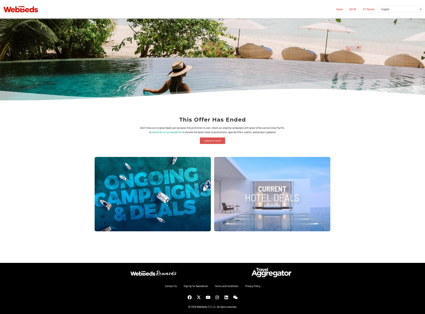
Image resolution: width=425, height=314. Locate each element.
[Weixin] (235, 297)
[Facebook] (190, 297)
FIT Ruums (369, 9)
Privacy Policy (252, 286)
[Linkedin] (226, 297)
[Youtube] (208, 297)
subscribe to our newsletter (167, 132)
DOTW (352, 9)
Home (339, 9)
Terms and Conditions (226, 286)
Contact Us (171, 286)
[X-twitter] (199, 297)
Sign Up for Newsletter (196, 286)
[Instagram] (217, 297)
